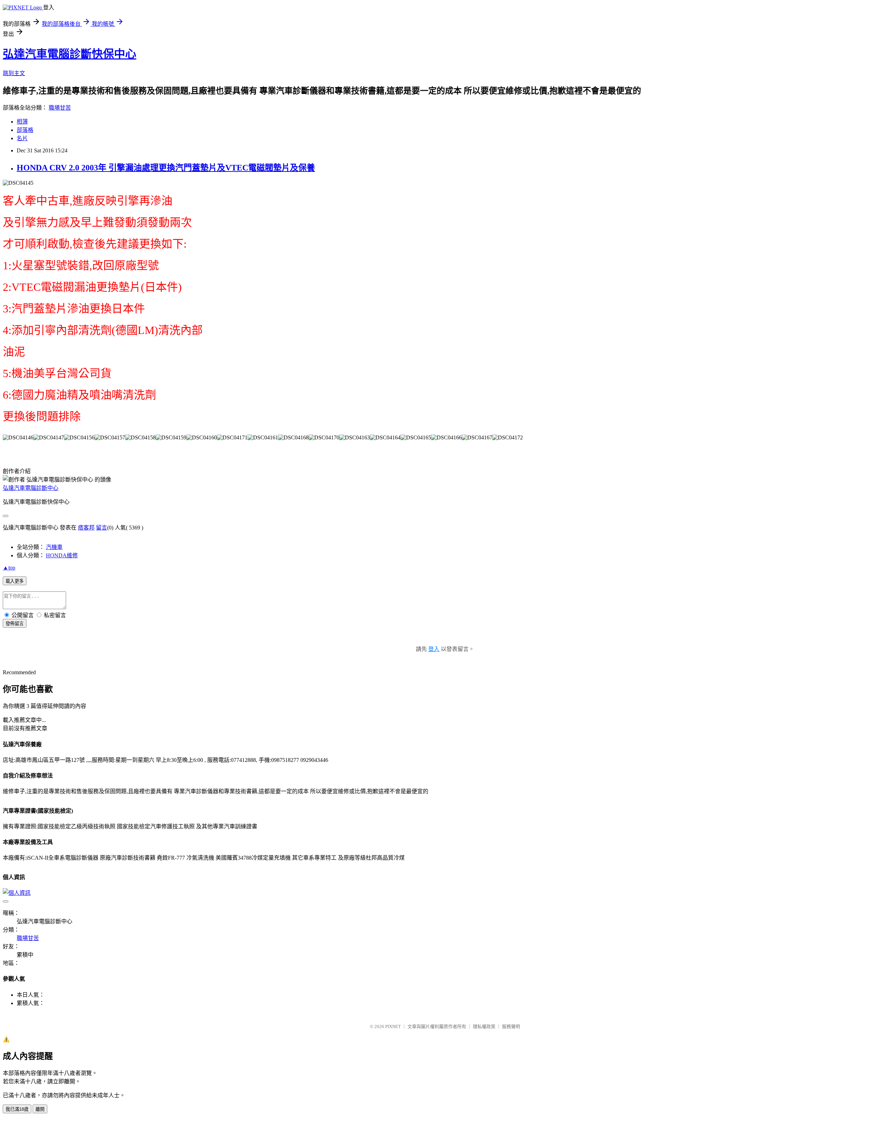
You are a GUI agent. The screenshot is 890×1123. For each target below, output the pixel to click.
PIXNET (393, 1026)
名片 (22, 138)
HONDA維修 (62, 555)
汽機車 (54, 547)
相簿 (22, 122)
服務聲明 (511, 1026)
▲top (9, 568)
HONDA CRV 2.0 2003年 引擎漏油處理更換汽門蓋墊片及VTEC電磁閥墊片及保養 (166, 167)
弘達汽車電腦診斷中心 (30, 488)
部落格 (25, 130)
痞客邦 (86, 528)
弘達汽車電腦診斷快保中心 (69, 54)
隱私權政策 (484, 1026)
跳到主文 (14, 73)
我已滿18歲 (17, 1109)
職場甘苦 (60, 108)
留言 (101, 528)
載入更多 (15, 581)
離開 (39, 1109)
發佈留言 (15, 623)
